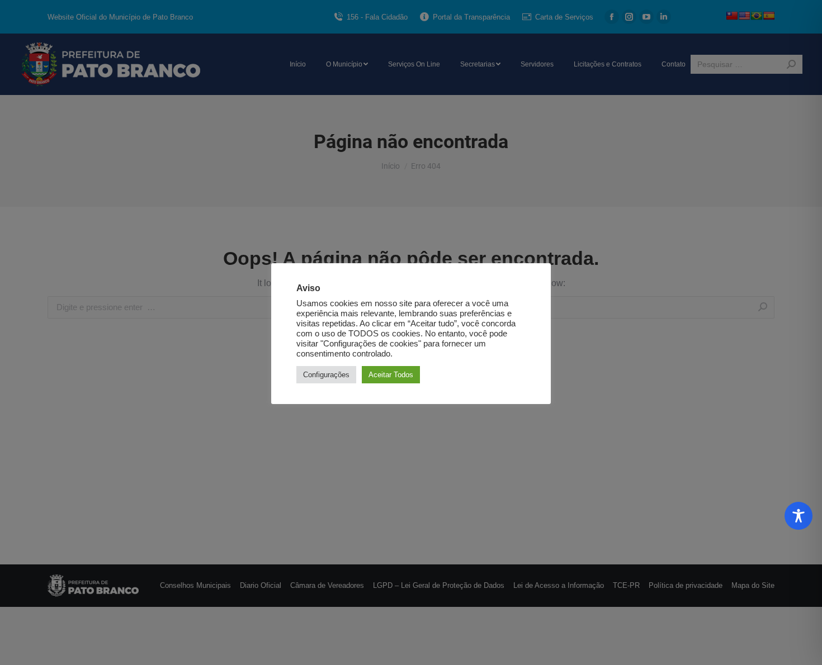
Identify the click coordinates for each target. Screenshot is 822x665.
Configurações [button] (326, 374)
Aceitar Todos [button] (391, 374)
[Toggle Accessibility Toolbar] (798, 516)
